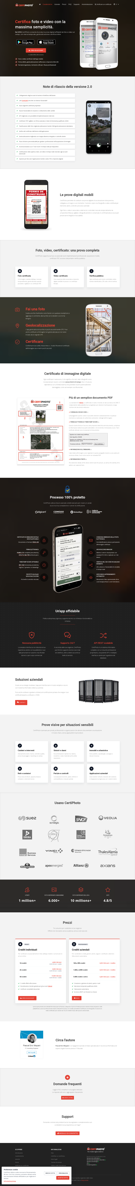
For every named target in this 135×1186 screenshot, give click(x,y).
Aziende (57, 4)
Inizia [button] (77, 998)
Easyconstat (84, 1180)
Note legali (54, 1159)
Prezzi (64, 4)
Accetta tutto (63, 1178)
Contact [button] (22, 702)
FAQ (69, 4)
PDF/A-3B (36, 542)
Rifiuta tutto (50, 1173)
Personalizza (63, 1173)
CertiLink (25, 100)
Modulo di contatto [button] (68, 1133)
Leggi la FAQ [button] (68, 1097)
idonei (50, 986)
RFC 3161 (22, 565)
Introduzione (19, 1153)
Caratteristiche (47, 4)
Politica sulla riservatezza (58, 1165)
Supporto (77, 4)
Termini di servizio (56, 1162)
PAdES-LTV (20, 552)
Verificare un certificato (103, 4)
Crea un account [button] (37, 50)
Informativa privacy (10, 1181)
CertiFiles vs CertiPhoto (58, 1156)
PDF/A (81, 403)
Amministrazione (87, 4)
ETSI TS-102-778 (24, 555)
